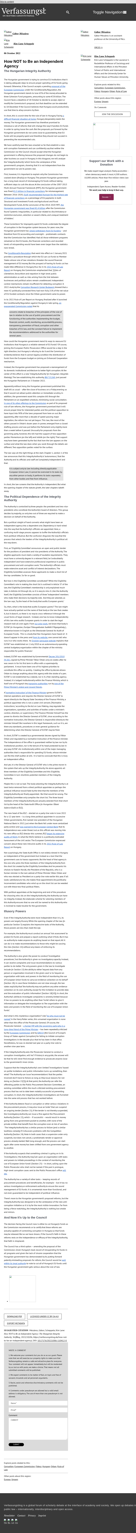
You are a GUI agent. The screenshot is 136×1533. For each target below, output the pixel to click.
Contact (21, 1515)
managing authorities (38, 683)
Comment (13, 1415)
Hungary (46, 1466)
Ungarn (14, 1479)
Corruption (9, 1466)
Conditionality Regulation (19, 253)
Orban (53, 1466)
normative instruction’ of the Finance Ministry (26, 692)
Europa (7, 1479)
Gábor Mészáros (20, 33)
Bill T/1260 (50, 377)
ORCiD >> (98, 47)
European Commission (20, 1032)
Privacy (32, 1515)
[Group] (29, 9)
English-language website (44, 640)
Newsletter (9, 1515)
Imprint (42, 1515)
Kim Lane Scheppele (24, 43)
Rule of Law (121, 91)
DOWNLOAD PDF (14, 1316)
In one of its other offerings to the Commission (25, 403)
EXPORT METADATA (16, 1323)
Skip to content (7, 1)
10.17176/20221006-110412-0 (52, 1340)
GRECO (40, 1032)
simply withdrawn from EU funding (45, 230)
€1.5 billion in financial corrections (29, 191)
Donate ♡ (106, 197)
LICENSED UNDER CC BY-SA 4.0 (44, 1316)
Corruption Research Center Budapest (38, 287)
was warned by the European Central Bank (39, 826)
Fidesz (38, 1466)
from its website (40, 637)
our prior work (41, 623)
